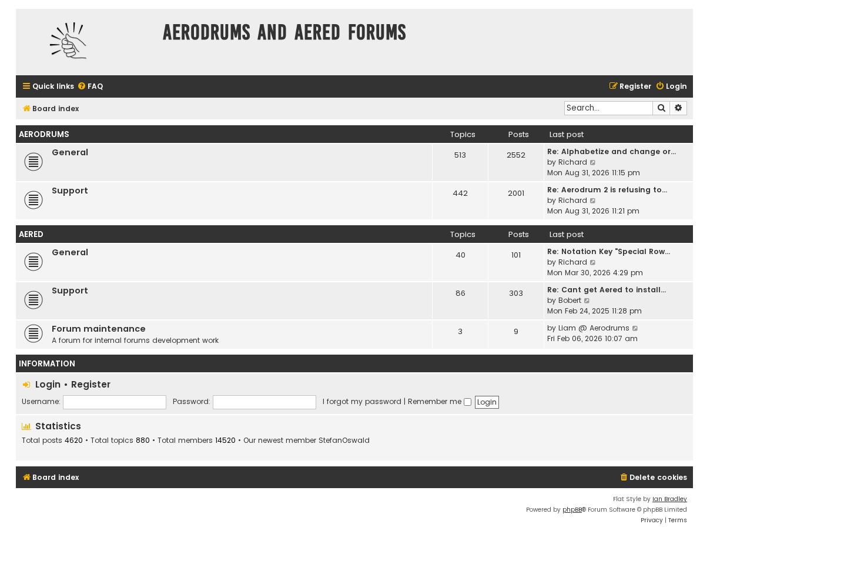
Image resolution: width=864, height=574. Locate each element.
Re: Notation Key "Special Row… (608, 251)
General (70, 152)
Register (90, 384)
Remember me (436, 401)
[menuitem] (90, 87)
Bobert (569, 300)
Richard (572, 162)
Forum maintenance (99, 329)
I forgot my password (362, 401)
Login (48, 384)
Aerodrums (44, 134)
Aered (31, 234)
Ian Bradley (669, 499)
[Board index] (86, 42)
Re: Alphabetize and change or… (611, 151)
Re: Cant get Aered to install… (606, 290)
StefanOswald (344, 440)
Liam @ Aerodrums (593, 328)
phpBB (572, 509)
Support (70, 190)
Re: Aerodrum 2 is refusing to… (607, 190)
